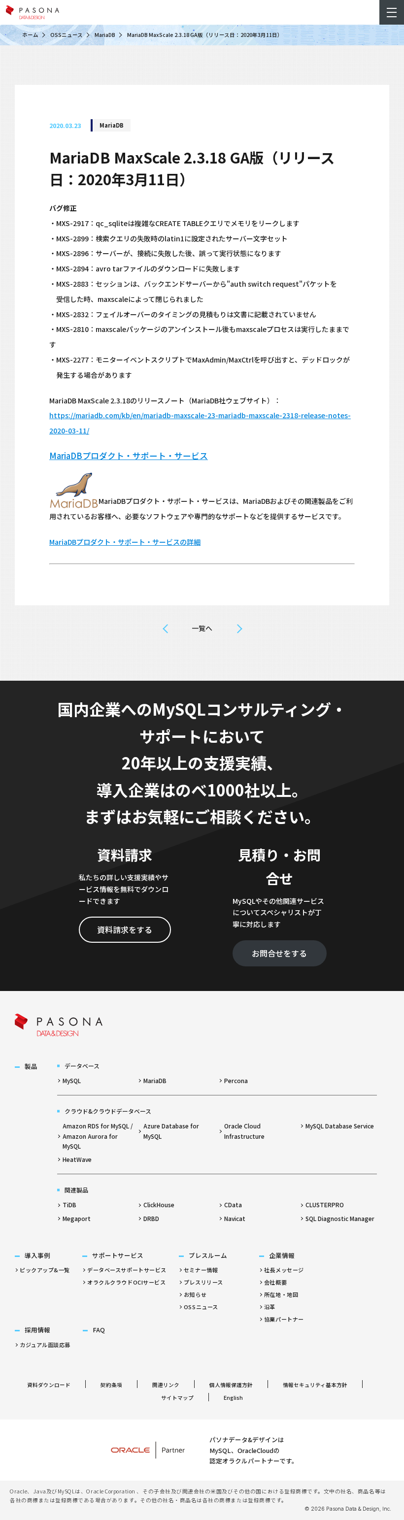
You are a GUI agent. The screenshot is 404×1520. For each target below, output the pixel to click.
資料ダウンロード (48, 1384)
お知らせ (195, 1294)
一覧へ (202, 628)
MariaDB (105, 34)
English (233, 1397)
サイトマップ (177, 1397)
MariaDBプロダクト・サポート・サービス (128, 456)
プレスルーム (208, 1255)
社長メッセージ (284, 1270)
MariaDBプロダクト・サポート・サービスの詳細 (125, 542)
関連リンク (165, 1384)
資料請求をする (124, 929)
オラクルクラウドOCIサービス (126, 1282)
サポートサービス (117, 1255)
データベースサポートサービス (127, 1270)
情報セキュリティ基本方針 (315, 1384)
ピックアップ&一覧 (45, 1270)
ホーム (30, 34)
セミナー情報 (201, 1270)
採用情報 (37, 1329)
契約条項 (111, 1384)
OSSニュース (66, 34)
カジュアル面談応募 (45, 1345)
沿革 (269, 1307)
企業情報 (282, 1255)
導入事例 (37, 1255)
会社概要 (275, 1282)
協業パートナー (284, 1319)
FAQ (99, 1329)
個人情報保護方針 (231, 1384)
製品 (31, 1066)
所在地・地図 (281, 1294)
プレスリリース (203, 1282)
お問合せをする (279, 953)
